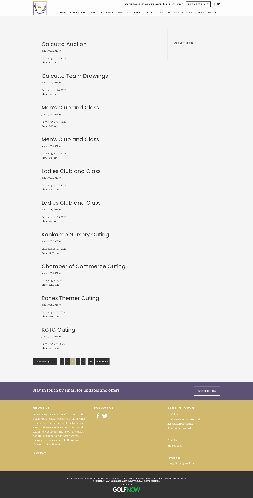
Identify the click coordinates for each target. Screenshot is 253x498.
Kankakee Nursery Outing (75, 234)
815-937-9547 (174, 4)
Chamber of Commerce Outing (83, 266)
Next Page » (102, 362)
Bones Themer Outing (70, 298)
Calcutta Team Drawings (75, 76)
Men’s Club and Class (70, 107)
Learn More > (40, 452)
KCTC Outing (58, 330)
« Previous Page (42, 362)
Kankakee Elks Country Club (43, 8)
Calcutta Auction (64, 44)
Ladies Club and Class (71, 171)
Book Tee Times (198, 4)
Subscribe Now (207, 391)
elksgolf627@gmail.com (145, 4)
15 (92, 361)
